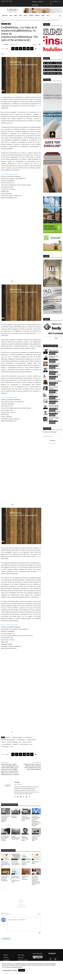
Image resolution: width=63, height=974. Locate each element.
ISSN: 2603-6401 (37, 953)
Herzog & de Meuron (31, 739)
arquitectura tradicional (17, 737)
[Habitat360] (52, 179)
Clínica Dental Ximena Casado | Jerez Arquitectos (15, 863)
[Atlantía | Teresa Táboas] (36, 857)
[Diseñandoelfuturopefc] (52, 237)
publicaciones (8, 20)
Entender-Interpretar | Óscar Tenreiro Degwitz (15, 838)
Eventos (46, 256)
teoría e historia (5, 746)
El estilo (38, 106)
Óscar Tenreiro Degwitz (53, 387)
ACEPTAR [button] (21, 970)
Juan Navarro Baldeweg (12, 742)
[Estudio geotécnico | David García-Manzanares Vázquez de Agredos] (5, 811)
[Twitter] (53, 2)
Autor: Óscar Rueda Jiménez (9, 174)
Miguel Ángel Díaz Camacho (54, 369)
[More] (35, 48)
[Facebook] (51, 2)
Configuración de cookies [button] (9, 970)
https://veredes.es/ (18, 784)
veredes (6, 44)
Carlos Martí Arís (28, 737)
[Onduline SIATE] (52, 151)
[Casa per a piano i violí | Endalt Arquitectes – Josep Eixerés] (5, 871)
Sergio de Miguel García (54, 418)
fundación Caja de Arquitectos (8, 739)
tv (32, 859)
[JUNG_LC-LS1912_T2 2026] (52, 96)
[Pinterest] (60, 2)
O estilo (38, 333)
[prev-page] (2, 844)
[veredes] (2, 44)
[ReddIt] (31, 48)
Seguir (59, 66)
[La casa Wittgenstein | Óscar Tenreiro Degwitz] (26, 831)
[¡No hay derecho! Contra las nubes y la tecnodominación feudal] (15, 871)
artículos (3, 813)
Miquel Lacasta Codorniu (53, 356)
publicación (15, 744)
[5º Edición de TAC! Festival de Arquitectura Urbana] (36, 831)
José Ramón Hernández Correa (54, 363)
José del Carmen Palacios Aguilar (54, 406)
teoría (31, 744)
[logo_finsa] (52, 40)
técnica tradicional (24, 744)
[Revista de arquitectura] (12, 10)
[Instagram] (55, 2)
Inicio (2, 20)
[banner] (52, 300)
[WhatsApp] (24, 48)
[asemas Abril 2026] (52, 124)
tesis (12, 746)
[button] (60, 16)
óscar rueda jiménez (6, 744)
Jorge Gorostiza (53, 350)
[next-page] (5, 844)
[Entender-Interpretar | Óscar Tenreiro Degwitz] (15, 831)
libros (13, 20)
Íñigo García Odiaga (55, 381)
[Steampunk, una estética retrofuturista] (26, 871)
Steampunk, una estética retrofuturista (25, 878)
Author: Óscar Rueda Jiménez (9, 625)
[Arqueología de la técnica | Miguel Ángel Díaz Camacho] (5, 831)
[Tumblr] (51, 4)
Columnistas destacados (50, 346)
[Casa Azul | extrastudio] (15, 811)
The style (38, 556)
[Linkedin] (57, 2)
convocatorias (35, 813)
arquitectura (14, 813)
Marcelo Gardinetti (54, 399)
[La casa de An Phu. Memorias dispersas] (26, 857)
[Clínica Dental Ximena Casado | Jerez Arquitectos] (15, 857)
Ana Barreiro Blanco (55, 375)
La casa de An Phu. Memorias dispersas (26, 863)
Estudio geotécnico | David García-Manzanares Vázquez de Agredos (5, 819)
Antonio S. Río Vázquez (53, 393)
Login (39, 914)
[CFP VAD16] (52, 273)
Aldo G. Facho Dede (55, 411)
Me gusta (58, 63)
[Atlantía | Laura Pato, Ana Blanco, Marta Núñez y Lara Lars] (5, 857)
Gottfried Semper (21, 739)
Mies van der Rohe (27, 742)
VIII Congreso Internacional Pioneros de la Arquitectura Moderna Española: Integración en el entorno (36, 880)
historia (3, 742)
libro (20, 742)
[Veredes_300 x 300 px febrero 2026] (52, 210)
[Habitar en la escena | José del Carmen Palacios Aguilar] (26, 811)
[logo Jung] (52, 32)
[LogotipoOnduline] (52, 49)
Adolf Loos (8, 737)
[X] (16, 48)
